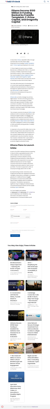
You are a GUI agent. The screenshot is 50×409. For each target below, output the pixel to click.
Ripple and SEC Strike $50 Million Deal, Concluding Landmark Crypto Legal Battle (33, 359)
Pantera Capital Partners (26, 75)
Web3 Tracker (26, 6)
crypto (17, 187)
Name (12, 209)
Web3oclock (35, 406)
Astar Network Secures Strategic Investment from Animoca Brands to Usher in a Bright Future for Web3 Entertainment (34, 329)
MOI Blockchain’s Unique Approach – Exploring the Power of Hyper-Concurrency (15, 266)
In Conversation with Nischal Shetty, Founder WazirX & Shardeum (15, 297)
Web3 (31, 192)
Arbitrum (31, 121)
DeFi (19, 192)
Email (25, 209)
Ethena (19, 60)
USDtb (30, 112)
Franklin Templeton (29, 63)
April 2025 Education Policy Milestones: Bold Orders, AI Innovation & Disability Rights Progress (15, 390)
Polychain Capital (14, 77)
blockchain (16, 90)
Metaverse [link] (14, 192)
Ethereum (17, 121)
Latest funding (16, 6)
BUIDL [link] (28, 115)
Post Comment (15, 235)
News (21, 6)
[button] (17, 53)
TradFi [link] (28, 177)
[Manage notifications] (2, 407)
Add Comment (14, 223)
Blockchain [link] (23, 192)
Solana (25, 121)
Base (22, 121)
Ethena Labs (13, 97)
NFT (28, 192)
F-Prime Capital (17, 65)
